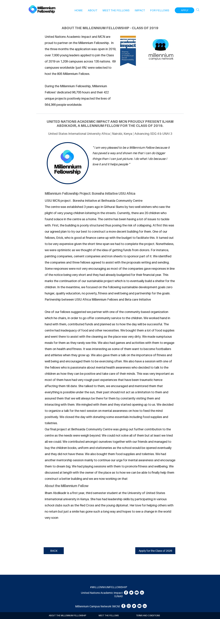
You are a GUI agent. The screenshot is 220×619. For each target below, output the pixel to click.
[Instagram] (129, 606)
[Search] (197, 9)
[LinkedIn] (142, 593)
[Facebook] (126, 593)
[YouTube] (137, 593)
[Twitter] (131, 593)
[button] (92, 10)
